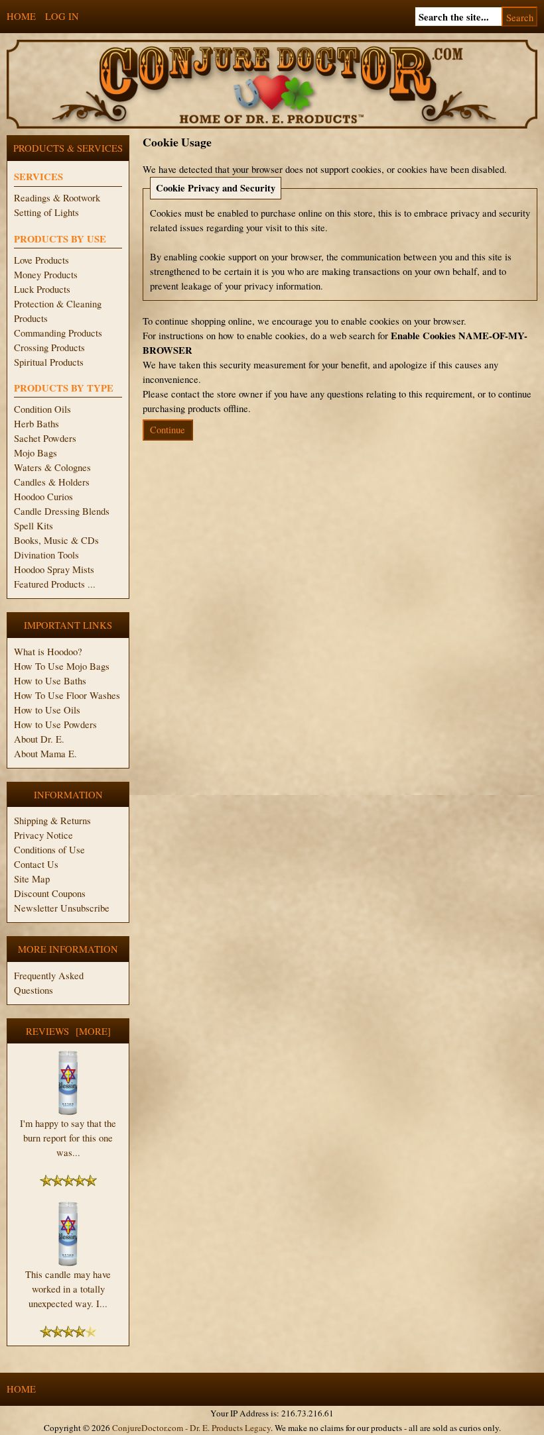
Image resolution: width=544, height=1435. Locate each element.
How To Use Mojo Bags (61, 666)
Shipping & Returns (52, 820)
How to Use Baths (50, 680)
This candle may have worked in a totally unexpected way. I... (68, 1289)
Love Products (41, 260)
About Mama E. (45, 753)
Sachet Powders (45, 438)
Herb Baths (36, 423)
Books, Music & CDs (56, 540)
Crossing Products (49, 347)
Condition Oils (42, 409)
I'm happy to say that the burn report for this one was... (68, 1138)
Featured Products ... (55, 584)
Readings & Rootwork (57, 197)
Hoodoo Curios (43, 496)
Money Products (46, 274)
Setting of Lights (46, 212)
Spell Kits (33, 525)
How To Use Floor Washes (67, 695)
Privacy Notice (43, 835)
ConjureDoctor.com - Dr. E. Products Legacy (191, 1428)
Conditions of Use (49, 849)
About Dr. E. (39, 739)
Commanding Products (58, 333)
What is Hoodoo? (48, 651)
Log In (62, 16)
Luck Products (42, 289)
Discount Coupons (50, 893)
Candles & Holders (52, 482)
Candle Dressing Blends (61, 511)
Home (21, 16)
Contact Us (36, 864)
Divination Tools (46, 555)
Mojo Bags (35, 453)
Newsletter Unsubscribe (61, 908)
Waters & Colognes (52, 467)
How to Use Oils (47, 710)
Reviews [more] (68, 1031)
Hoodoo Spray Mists (54, 569)
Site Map (32, 879)
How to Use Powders (55, 724)
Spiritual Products (49, 362)
